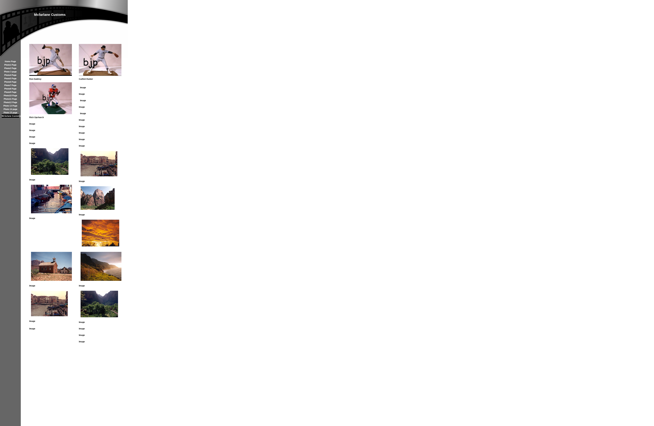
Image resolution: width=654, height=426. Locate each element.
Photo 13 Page (10, 106)
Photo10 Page (10, 95)
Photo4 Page (10, 75)
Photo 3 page (10, 72)
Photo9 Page (10, 92)
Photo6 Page (10, 82)
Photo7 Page (10, 85)
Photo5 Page (10, 78)
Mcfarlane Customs (10, 116)
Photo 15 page (10, 112)
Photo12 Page (10, 102)
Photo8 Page (10, 89)
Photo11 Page (10, 99)
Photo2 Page (10, 68)
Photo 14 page (10, 109)
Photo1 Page (10, 65)
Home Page (10, 61)
